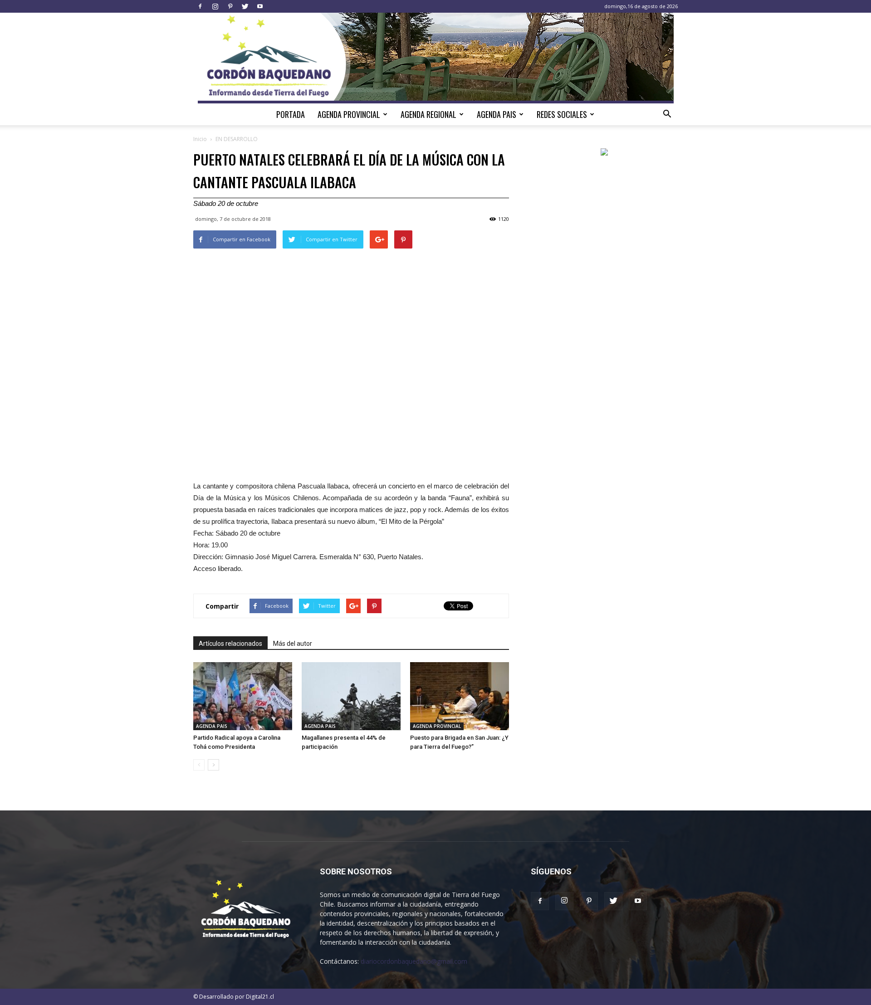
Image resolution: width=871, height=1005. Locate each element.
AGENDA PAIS (496, 114)
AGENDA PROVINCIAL (349, 114)
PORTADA (290, 114)
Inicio (200, 139)
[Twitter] (245, 6)
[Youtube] (260, 6)
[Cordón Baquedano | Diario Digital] (436, 58)
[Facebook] (200, 6)
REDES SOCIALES (562, 114)
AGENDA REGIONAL (428, 114)
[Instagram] (215, 6)
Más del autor (292, 643)
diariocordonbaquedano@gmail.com (414, 961)
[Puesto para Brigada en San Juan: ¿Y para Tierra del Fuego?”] (459, 696)
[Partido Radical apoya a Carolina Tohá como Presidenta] (242, 696)
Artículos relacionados (230, 643)
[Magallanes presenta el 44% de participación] (351, 696)
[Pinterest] (230, 6)
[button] (667, 114)
